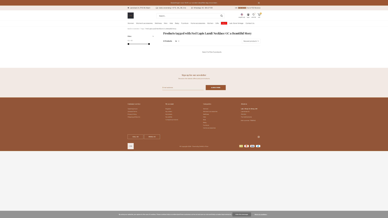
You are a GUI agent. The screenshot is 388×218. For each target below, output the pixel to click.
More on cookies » (261, 214)
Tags (142, 28)
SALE (224, 23)
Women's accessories (144, 23)
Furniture (184, 23)
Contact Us (250, 23)
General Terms (132, 111)
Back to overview (133, 28)
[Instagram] (259, 137)
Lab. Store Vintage (236, 23)
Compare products (171, 119)
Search (221, 15)
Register (168, 109)
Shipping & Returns (134, 117)
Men (165, 23)
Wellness (158, 23)
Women (131, 23)
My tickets (168, 114)
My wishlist (168, 117)
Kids (171, 23)
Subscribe (215, 87)
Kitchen (210, 23)
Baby (177, 23)
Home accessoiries (198, 23)
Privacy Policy (132, 114)
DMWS (201, 146)
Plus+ (206, 146)
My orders (168, 111)
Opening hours (132, 109)
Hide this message (241, 214)
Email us (152, 136)
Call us (135, 136)
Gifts (217, 23)
